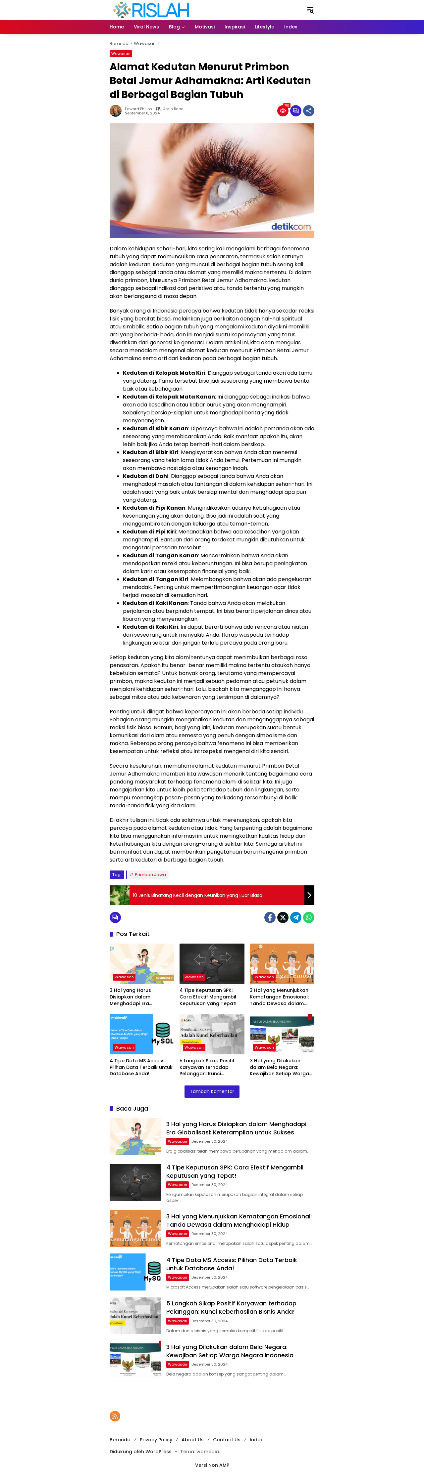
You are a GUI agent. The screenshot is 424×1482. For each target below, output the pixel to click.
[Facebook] (270, 917)
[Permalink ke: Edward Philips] (117, 111)
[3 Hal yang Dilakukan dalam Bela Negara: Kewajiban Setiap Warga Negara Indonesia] (282, 1034)
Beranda (120, 1439)
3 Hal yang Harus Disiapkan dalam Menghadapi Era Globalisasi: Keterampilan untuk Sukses (141, 997)
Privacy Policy (156, 1439)
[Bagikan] (308, 110)
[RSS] (115, 1416)
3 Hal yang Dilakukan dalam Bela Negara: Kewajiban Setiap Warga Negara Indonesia (279, 1067)
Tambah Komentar (212, 1091)
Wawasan (121, 53)
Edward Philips (138, 109)
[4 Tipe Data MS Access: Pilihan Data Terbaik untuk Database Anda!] (142, 1034)
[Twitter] (283, 917)
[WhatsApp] (308, 917)
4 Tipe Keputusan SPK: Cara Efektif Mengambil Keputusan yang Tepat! (208, 996)
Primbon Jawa (150, 874)
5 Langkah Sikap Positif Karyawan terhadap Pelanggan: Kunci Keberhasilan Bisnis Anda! (210, 1067)
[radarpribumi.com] (151, 9)
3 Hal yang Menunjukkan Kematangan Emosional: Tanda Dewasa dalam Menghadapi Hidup (279, 997)
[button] (310, 10)
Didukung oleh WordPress (141, 1451)
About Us (193, 1439)
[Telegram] (295, 917)
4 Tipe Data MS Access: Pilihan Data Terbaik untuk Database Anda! (141, 1067)
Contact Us (226, 1439)
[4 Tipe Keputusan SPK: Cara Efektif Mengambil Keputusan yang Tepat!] (212, 964)
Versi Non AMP (212, 1465)
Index (256, 1439)
